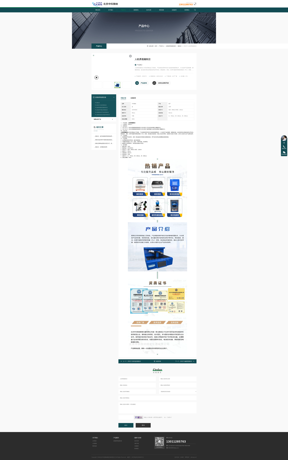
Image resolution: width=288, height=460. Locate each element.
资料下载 (136, 443)
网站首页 (97, 10)
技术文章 (148, 10)
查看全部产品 (97, 119)
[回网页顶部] (284, 143)
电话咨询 (284, 148)
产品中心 (123, 10)
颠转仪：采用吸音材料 (101, 147)
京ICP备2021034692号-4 (138, 457)
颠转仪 (179, 46)
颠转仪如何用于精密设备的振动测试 (104, 139)
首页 (156, 46)
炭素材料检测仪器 (171, 46)
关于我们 (110, 10)
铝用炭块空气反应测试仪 (102, 112)
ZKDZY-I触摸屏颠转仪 (186, 361)
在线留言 (174, 10)
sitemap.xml (193, 457)
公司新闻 (94, 443)
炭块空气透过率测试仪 (102, 110)
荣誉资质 (161, 10)
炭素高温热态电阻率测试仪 (103, 114)
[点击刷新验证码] (138, 417)
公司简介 (94, 440)
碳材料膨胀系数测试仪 (102, 107)
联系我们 (187, 10)
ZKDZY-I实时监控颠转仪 (134, 361)
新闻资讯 (136, 10)
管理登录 (187, 457)
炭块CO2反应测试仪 (101, 105)
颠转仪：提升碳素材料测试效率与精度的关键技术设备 (104, 136)
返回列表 (158, 361)
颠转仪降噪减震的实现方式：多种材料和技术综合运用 (104, 143)
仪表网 (182, 457)
